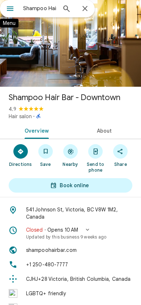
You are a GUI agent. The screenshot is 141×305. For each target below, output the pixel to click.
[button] (70, 233)
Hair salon (20, 116)
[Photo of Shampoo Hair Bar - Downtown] (70, 43)
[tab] (35, 130)
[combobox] (39, 8)
